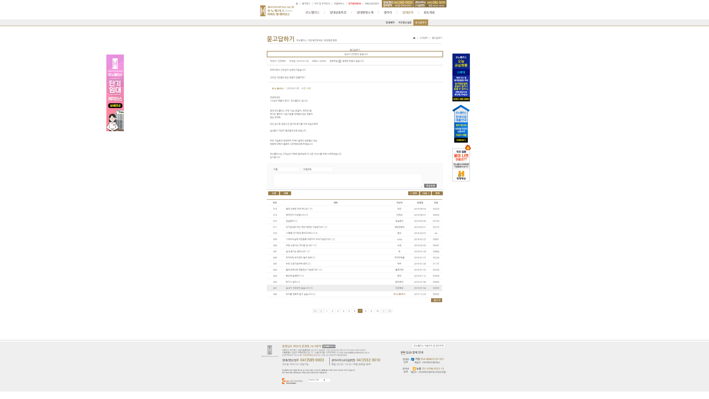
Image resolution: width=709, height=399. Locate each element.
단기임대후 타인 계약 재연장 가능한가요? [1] (306, 227)
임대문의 (407, 12)
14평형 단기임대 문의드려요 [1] (301, 233)
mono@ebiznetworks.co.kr (356, 352)
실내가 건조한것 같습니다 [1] (299, 288)
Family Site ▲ (316, 379)
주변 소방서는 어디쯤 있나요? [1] (301, 245)
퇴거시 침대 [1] (293, 282)
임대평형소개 (365, 12)
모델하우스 (339, 3)
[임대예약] (328, 346)
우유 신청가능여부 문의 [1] (298, 263)
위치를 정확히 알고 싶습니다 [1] (300, 294)
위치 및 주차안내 (322, 3)
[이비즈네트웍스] (293, 381)
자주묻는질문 (405, 22)
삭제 (309, 88)
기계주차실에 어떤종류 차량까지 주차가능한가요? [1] (310, 239)
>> (389, 311)
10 (377, 311)
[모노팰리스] (277, 9)
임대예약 (390, 22)
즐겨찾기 (306, 3)
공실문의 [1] (291, 221)
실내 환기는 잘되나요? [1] (298, 251)
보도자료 (429, 12)
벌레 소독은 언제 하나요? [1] (299, 208)
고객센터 (424, 38)
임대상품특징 (338, 12)
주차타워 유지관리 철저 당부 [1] (300, 257)
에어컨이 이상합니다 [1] (297, 215)
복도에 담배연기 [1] (295, 275)
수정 (303, 88)
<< (315, 311)
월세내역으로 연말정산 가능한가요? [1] (304, 269)
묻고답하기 (420, 22)
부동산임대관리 (372, 3)
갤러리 (388, 12)
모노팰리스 (312, 12)
